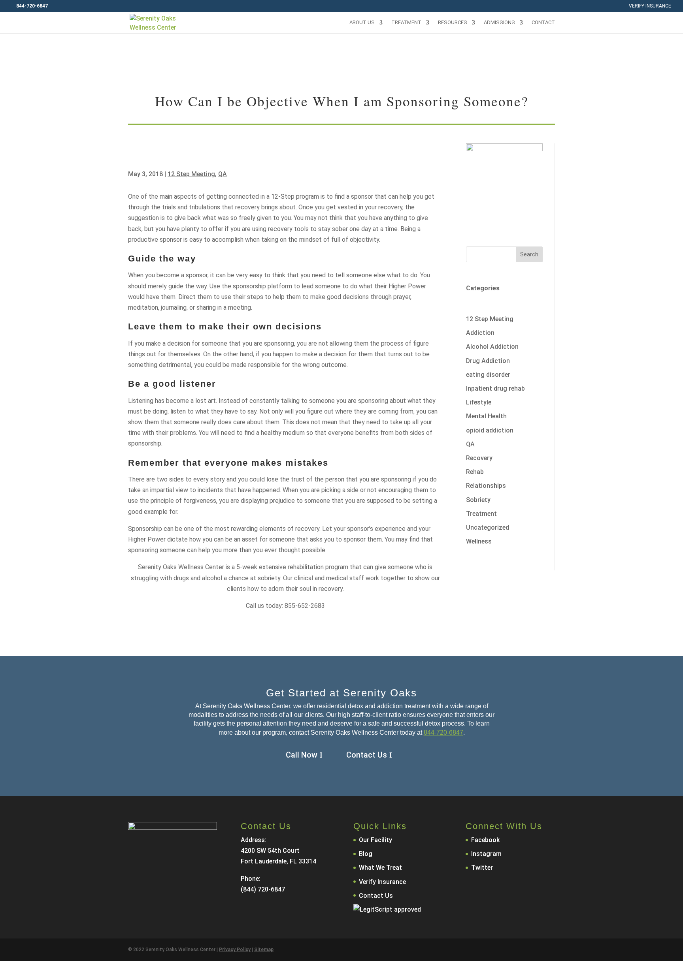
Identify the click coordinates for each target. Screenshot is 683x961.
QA (222, 174)
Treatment (406, 22)
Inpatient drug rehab (495, 388)
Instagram (486, 854)
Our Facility (375, 840)
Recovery (479, 458)
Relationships (486, 485)
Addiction (480, 333)
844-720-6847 (443, 732)
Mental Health (486, 416)
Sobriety (478, 500)
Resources (452, 22)
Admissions (499, 22)
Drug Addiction (488, 361)
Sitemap (264, 949)
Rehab (475, 472)
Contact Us (366, 755)
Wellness (479, 541)
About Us (362, 22)
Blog (365, 854)
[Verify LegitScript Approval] (387, 909)
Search (529, 254)
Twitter (482, 867)
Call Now (301, 755)
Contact (543, 22)
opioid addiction (489, 430)
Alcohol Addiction (492, 346)
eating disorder (488, 374)
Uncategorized (487, 527)
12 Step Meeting (191, 174)
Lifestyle (478, 402)
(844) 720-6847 (263, 889)
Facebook (485, 840)
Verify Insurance (650, 6)
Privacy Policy (235, 949)
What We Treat (380, 867)
